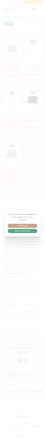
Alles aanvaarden (22, 231)
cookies (30, 214)
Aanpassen (22, 226)
